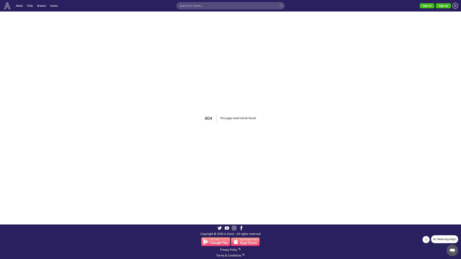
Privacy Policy (228, 250)
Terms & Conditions (228, 255)
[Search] (281, 6)
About (19, 5)
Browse (41, 5)
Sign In (427, 5)
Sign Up (443, 5)
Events (54, 5)
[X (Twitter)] (220, 228)
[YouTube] (227, 228)
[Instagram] (234, 228)
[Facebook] (241, 228)
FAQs (30, 5)
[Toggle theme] (455, 6)
